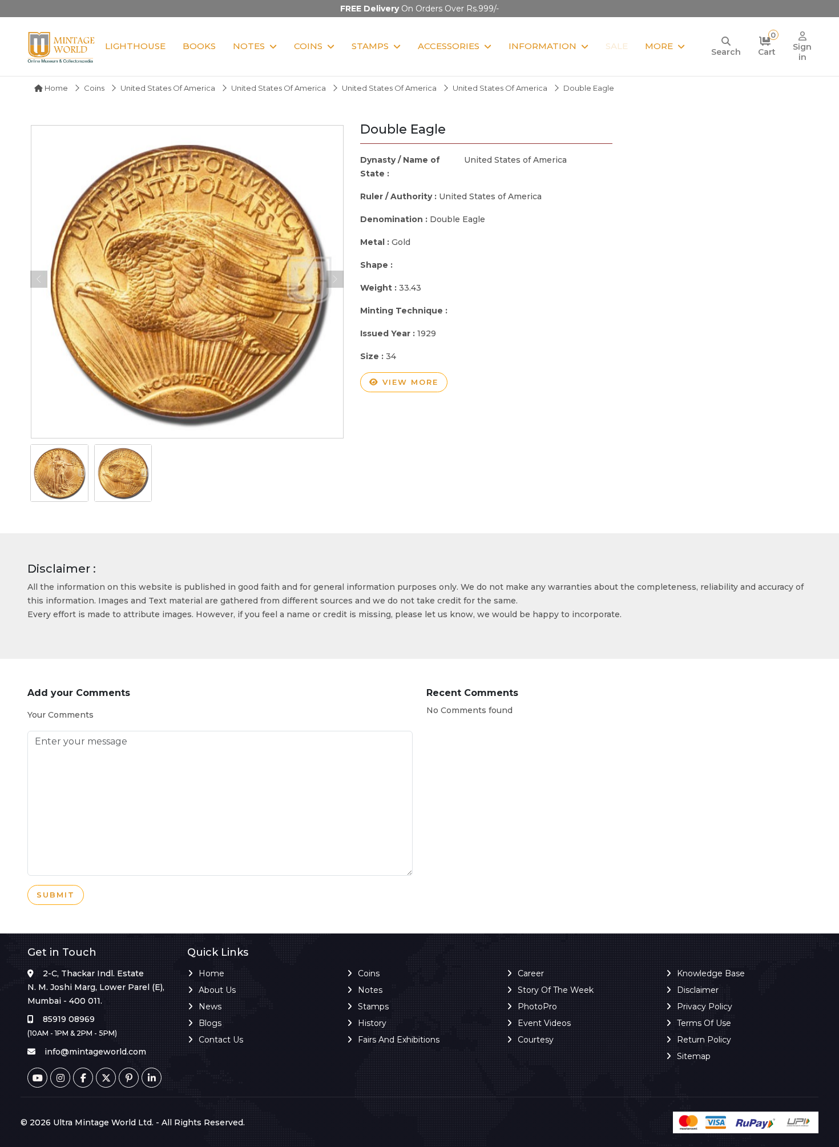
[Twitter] (106, 1078)
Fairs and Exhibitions (398, 1040)
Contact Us (221, 1040)
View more (408, 382)
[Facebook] (83, 1078)
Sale (617, 46)
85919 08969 (69, 1019)
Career (531, 973)
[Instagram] (60, 1078)
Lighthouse (135, 46)
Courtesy (536, 1040)
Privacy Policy (704, 1006)
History (372, 1023)
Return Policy (704, 1040)
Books (199, 46)
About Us (217, 990)
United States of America (167, 87)
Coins (308, 46)
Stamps (370, 46)
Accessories (448, 46)
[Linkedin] (152, 1078)
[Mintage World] (61, 47)
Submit (56, 894)
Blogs (210, 1023)
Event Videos (544, 1023)
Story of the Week (556, 990)
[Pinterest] (129, 1078)
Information (542, 46)
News (210, 1006)
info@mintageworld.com (95, 1052)
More (659, 46)
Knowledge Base (711, 973)
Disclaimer (698, 990)
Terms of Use (704, 1023)
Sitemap (694, 1056)
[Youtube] (37, 1078)
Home (55, 87)
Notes (249, 46)
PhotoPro (537, 1006)
